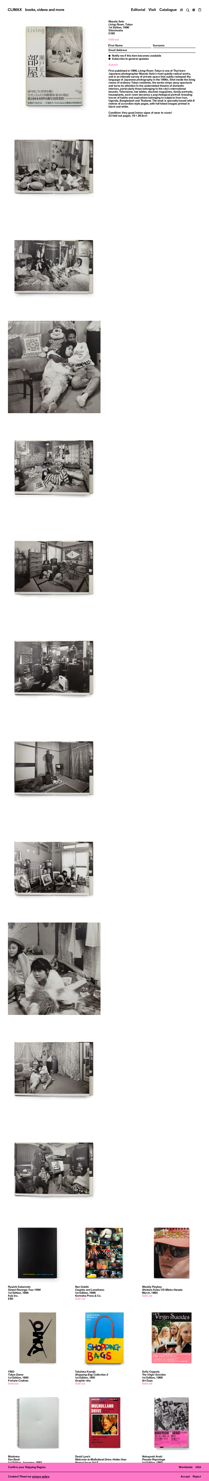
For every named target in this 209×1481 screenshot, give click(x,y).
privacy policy (40, 1476)
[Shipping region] (193, 10)
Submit (113, 64)
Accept (185, 1476)
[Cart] (199, 10)
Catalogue (168, 10)
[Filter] (181, 10)
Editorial (138, 10)
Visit (152, 10)
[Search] (187, 10)
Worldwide (186, 1467)
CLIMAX (36, 10)
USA (198, 1467)
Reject (197, 1476)
